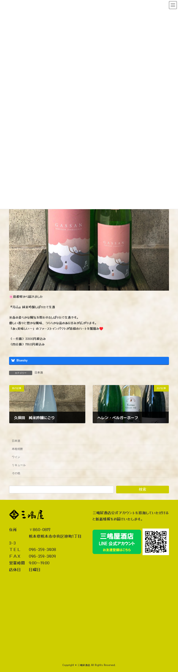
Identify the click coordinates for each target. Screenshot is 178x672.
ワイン (16, 457)
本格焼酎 (17, 449)
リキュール (19, 465)
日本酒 (39, 372)
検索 (142, 489)
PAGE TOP (169, 646)
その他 (16, 473)
